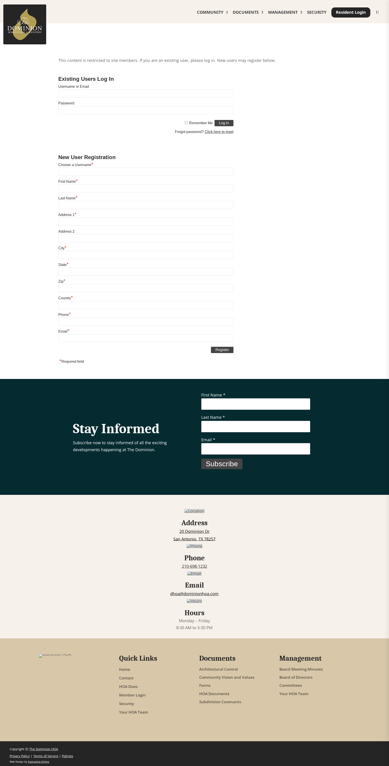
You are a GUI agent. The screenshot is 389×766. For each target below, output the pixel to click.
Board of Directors (295, 677)
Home (124, 669)
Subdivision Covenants (220, 702)
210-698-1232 (194, 566)
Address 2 (66, 231)
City (62, 248)
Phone (64, 315)
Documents (246, 12)
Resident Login (351, 12)
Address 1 (67, 215)
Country (65, 298)
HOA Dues (128, 686)
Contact (126, 678)
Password (66, 103)
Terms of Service (45, 756)
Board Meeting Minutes (301, 669)
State (63, 265)
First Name (68, 181)
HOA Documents (214, 694)
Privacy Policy (20, 756)
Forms (204, 685)
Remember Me (201, 123)
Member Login (132, 695)
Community (210, 12)
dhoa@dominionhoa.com (194, 593)
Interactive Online (38, 761)
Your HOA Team (133, 712)
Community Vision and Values (226, 677)
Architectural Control (218, 669)
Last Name (68, 198)
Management (283, 12)
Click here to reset (219, 132)
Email (64, 331)
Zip (62, 281)
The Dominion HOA (43, 749)
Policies (67, 756)
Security (316, 12)
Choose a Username (75, 165)
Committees (290, 685)
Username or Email (73, 86)
